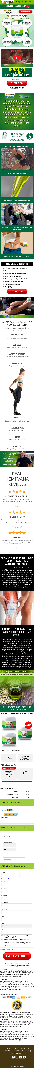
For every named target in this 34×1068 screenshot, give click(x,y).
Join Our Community (17, 1053)
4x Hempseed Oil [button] (25, 758)
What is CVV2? (7, 859)
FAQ (28, 1050)
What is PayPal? (5, 817)
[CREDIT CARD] (16, 810)
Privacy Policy (5, 878)
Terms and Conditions (20, 1048)
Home (8, 1048)
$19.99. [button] (25, 772)
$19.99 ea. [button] (8, 772)
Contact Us (8, 1050)
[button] (25, 11)
